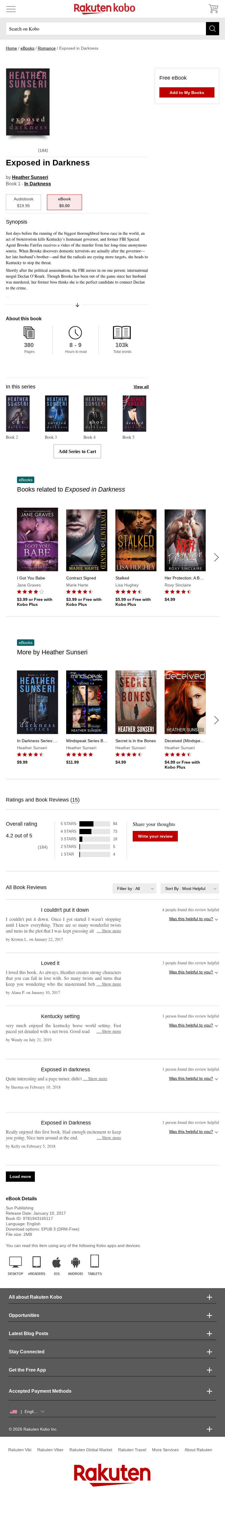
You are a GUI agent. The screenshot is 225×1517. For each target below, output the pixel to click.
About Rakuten (198, 1449)
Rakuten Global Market (90, 1449)
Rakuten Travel (132, 1449)
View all (141, 386)
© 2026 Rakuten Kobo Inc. (33, 1429)
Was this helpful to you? (191, 918)
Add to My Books (187, 92)
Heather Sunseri (30, 177)
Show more (109, 930)
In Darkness (37, 183)
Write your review (155, 836)
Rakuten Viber (50, 1449)
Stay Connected (27, 1351)
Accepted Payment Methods (40, 1391)
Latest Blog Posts (28, 1333)
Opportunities (24, 1315)
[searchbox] (112, 28)
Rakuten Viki (19, 1449)
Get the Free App (27, 1369)
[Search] (212, 28)
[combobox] (134, 888)
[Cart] (213, 9)
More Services (165, 1449)
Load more (20, 1176)
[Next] (216, 557)
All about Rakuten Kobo (35, 1297)
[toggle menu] (11, 9)
